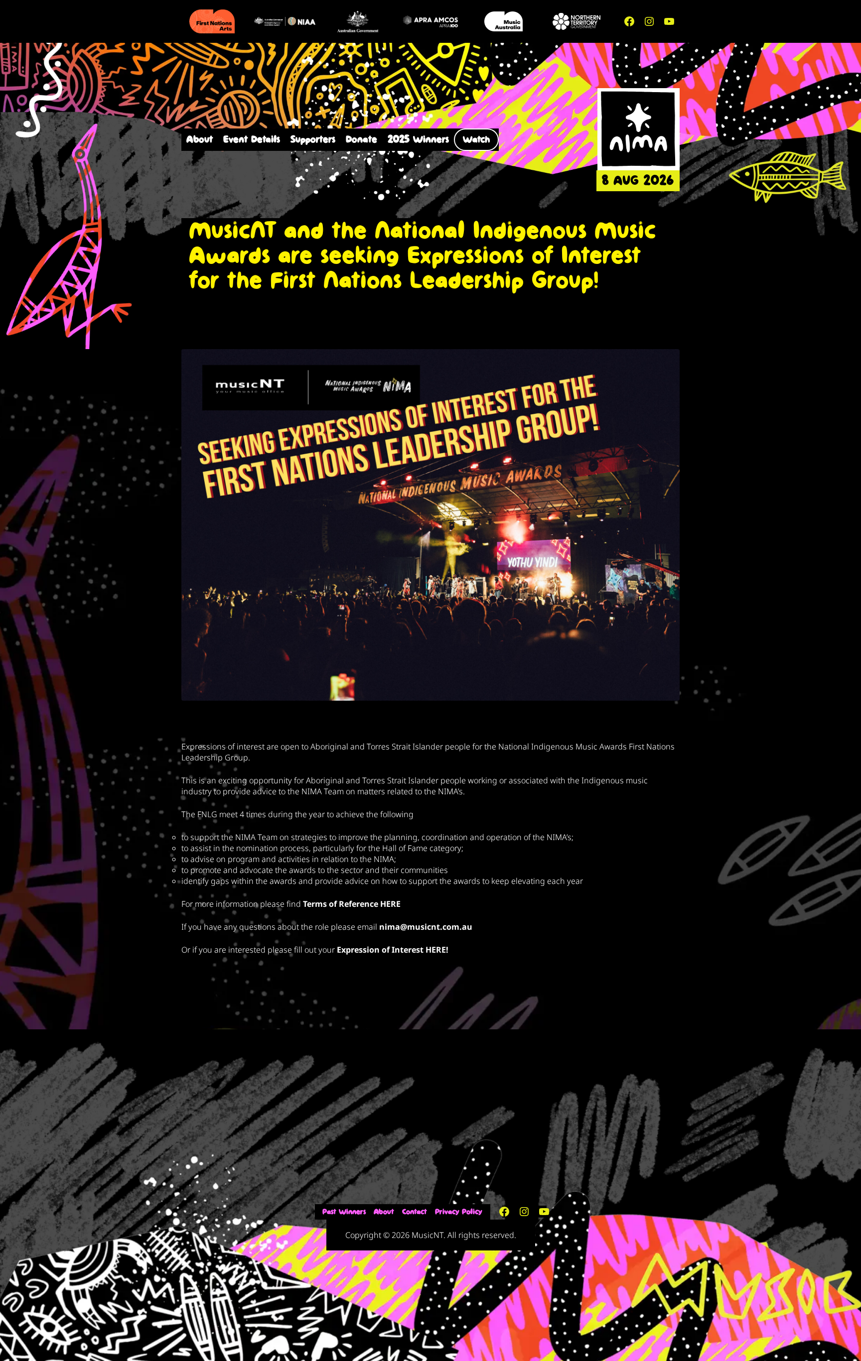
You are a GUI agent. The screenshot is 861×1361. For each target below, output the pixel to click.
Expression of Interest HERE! (392, 949)
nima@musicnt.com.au (425, 926)
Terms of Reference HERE (352, 903)
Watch (476, 139)
